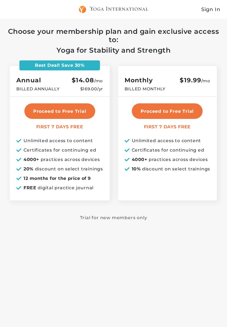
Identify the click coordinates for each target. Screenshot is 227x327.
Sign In (210, 9)
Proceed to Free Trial (167, 111)
